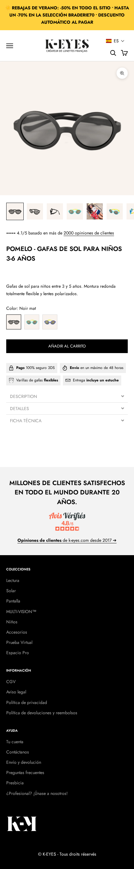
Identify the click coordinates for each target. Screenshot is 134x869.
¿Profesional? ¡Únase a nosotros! (37, 793)
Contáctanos (17, 752)
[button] (115, 40)
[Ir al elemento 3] (55, 211)
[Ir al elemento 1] (15, 211)
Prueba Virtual (19, 642)
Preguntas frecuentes (25, 772)
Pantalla (13, 601)
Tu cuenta (14, 742)
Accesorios (16, 632)
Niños (11, 622)
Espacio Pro (17, 652)
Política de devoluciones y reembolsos (41, 713)
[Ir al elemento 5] (94, 211)
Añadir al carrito (67, 346)
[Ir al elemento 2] (35, 211)
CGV (11, 681)
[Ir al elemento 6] (114, 211)
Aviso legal (16, 692)
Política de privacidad (26, 702)
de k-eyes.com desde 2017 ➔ (67, 540)
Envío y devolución (23, 762)
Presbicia (15, 783)
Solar (11, 591)
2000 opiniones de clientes (89, 233)
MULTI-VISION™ (21, 611)
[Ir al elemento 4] (75, 211)
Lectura (12, 580)
